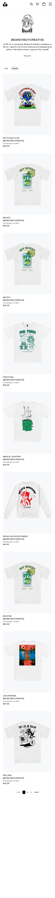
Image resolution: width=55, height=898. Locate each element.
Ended (15, 68)
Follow (27, 56)
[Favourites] (37, 4)
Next (36, 792)
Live (6, 68)
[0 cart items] (44, 4)
